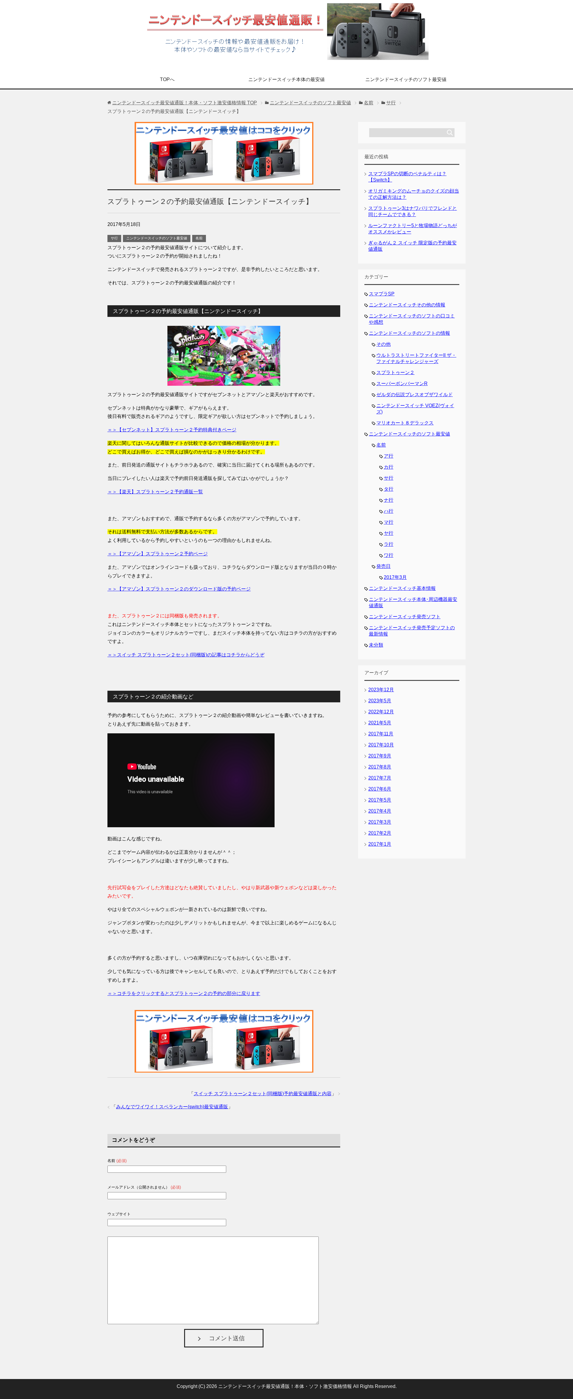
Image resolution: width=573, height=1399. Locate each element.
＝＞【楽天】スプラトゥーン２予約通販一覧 (155, 491)
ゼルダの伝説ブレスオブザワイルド (414, 394)
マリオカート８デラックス (405, 422)
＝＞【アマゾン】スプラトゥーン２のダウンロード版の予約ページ (179, 588)
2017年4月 (379, 811)
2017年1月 (379, 844)
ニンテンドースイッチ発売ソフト (404, 616)
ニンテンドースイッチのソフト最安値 (405, 79)
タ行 (388, 489)
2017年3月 (395, 577)
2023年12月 (381, 689)
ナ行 (388, 500)
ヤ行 (388, 533)
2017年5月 (379, 799)
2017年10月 (381, 744)
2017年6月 (379, 788)
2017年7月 (379, 777)
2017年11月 (380, 733)
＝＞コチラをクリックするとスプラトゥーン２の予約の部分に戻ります (183, 993)
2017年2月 (379, 833)
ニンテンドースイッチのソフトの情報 (409, 333)
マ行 (388, 522)
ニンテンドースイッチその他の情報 (407, 304)
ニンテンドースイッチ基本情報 (402, 588)
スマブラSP (382, 293)
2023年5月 (379, 700)
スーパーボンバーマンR (402, 383)
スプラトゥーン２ (395, 372)
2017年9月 (379, 755)
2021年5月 (379, 722)
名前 (199, 238)
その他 (383, 344)
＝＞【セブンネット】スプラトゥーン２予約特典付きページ (171, 429)
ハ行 (388, 511)
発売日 (383, 566)
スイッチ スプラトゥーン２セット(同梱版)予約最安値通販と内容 (263, 1093)
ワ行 (388, 555)
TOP (184, 102)
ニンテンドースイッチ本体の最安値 (286, 79)
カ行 (388, 467)
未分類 (376, 644)
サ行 (114, 238)
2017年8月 (379, 766)
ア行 (388, 455)
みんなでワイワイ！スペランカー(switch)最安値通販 (172, 1106)
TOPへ (167, 79)
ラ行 (388, 544)
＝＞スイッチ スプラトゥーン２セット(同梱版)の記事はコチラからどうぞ (185, 654)
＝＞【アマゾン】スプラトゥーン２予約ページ (157, 553)
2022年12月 (381, 711)
